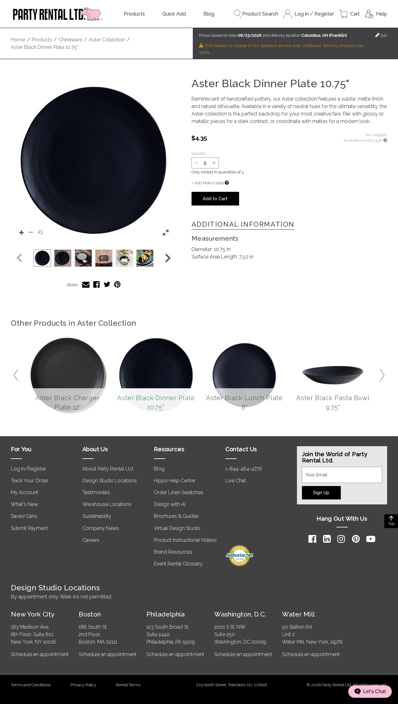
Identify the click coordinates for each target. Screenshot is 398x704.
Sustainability (96, 516)
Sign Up (321, 492)
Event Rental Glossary (178, 564)
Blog (208, 14)
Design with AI (170, 504)
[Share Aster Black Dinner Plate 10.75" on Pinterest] (117, 284)
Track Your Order (29, 481)
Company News (100, 528)
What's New (24, 504)
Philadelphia (165, 614)
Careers (91, 540)
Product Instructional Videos (185, 540)
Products (134, 14)
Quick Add (174, 14)
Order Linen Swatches (178, 492)
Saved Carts (24, 516)
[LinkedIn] (327, 539)
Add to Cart (215, 198)
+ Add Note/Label (208, 183)
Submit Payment (29, 528)
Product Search (260, 14)
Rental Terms (128, 685)
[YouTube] (370, 539)
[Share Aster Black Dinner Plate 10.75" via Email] (86, 284)
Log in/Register (28, 469)
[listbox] (93, 258)
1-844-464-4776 (243, 469)
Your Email (313, 470)
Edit (383, 35)
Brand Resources (173, 552)
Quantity (199, 153)
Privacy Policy (83, 685)
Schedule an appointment (40, 654)
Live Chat (235, 481)
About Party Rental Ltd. (108, 469)
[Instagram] (341, 539)
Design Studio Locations (109, 481)
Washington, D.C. (240, 614)
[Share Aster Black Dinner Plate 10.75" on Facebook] (96, 284)
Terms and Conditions (31, 685)
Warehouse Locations (107, 504)
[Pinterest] (356, 539)
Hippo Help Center (175, 481)
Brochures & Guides (176, 516)
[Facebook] (312, 539)
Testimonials (96, 492)
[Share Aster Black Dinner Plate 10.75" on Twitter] (107, 284)
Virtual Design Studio (177, 528)
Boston (90, 614)
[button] (93, 160)
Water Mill (298, 614)
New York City (32, 614)
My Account (24, 492)
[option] (42, 258)
